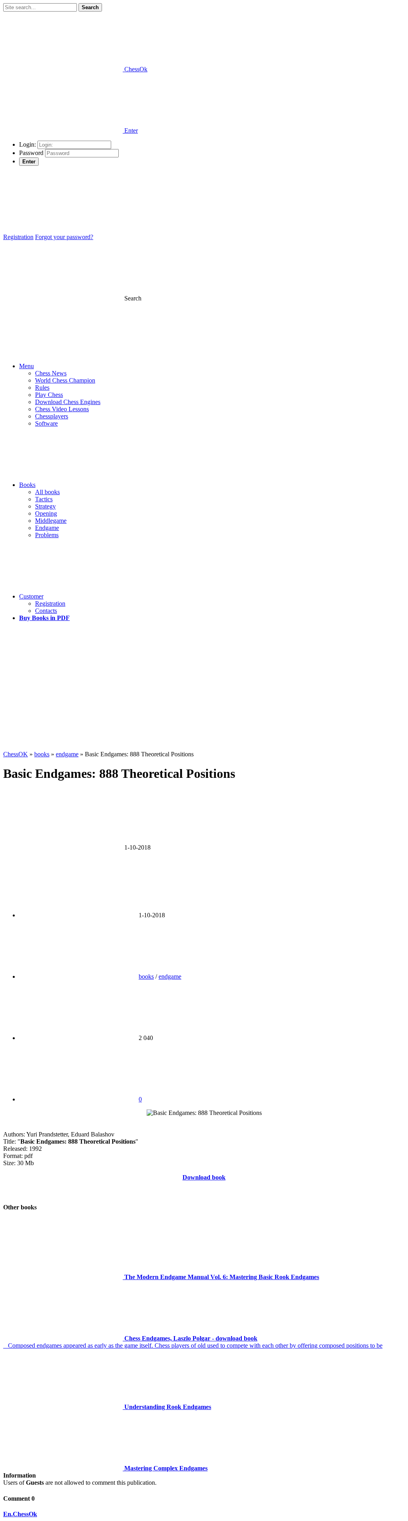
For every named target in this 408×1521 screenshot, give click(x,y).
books (146, 976)
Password (31, 152)
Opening (46, 513)
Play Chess (49, 394)
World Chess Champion (65, 380)
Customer (31, 596)
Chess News (51, 373)
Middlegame (51, 520)
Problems (47, 535)
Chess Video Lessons (62, 409)
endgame (170, 976)
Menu (26, 366)
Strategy (45, 506)
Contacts (46, 610)
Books (27, 484)
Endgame (47, 527)
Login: (27, 144)
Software (46, 423)
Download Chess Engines (67, 401)
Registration (18, 237)
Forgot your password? (64, 237)
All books (47, 492)
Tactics (44, 499)
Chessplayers (51, 416)
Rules (42, 387)
